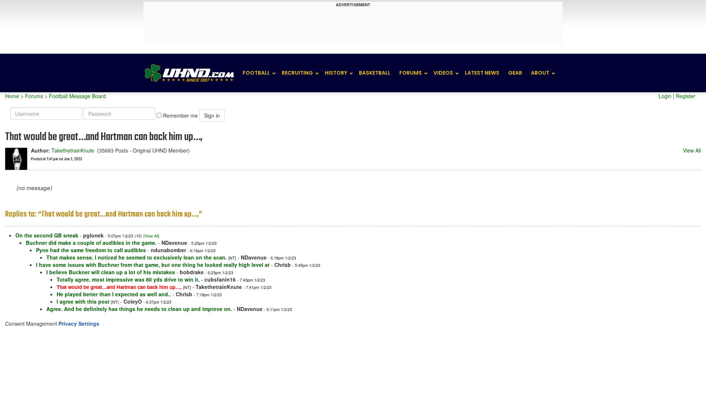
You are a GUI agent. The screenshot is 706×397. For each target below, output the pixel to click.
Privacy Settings (78, 323)
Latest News (482, 72)
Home (12, 96)
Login (665, 96)
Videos (443, 72)
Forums (410, 72)
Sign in (212, 115)
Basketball (375, 72)
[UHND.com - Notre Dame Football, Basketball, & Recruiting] (189, 72)
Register (685, 96)
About (540, 72)
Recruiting (297, 72)
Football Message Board (77, 96)
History (336, 72)
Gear (515, 72)
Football (256, 72)
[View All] (151, 236)
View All (692, 150)
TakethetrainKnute (72, 150)
